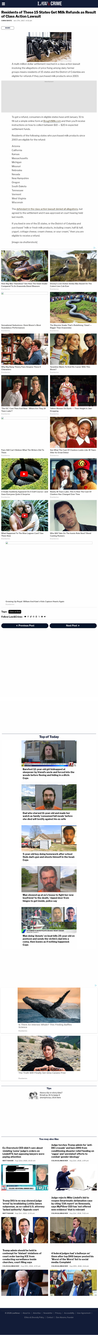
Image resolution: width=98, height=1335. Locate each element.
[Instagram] (33, 617)
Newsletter (47, 1313)
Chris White (6, 21)
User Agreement (83, 1313)
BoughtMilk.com (52, 121)
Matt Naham (8, 1161)
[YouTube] (25, 617)
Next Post (71, 625)
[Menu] (3, 4)
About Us (26, 1313)
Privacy (58, 1313)
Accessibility (69, 1313)
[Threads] (36, 617)
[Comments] (1, 24)
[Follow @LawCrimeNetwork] (39, 617)
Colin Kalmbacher (59, 1161)
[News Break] (45, 617)
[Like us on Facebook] (28, 617)
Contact (50, 1317)
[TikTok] (31, 617)
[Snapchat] (42, 617)
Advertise (37, 1313)
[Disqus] (49, 664)
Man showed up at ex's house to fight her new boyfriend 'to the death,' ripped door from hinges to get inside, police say (48, 898)
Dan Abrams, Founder (65, 1317)
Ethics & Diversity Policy (34, 1317)
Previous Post (26, 625)
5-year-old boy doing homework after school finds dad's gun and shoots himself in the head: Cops (49, 857)
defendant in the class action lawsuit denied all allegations (47, 209)
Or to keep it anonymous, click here (50, 1096)
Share (7, 28)
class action (14, 611)
